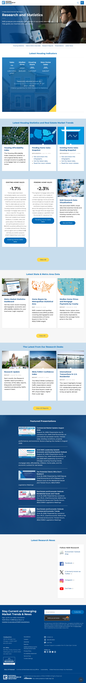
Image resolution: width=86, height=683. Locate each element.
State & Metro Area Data (33, 46)
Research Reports (47, 46)
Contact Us (50, 637)
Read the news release (42, 163)
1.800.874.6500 (51, 639)
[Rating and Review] (9, 664)
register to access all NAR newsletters (15, 622)
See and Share (67, 223)
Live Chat (49, 642)
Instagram (68, 580)
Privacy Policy (77, 626)
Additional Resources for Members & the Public (30, 647)
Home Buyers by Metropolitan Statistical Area (42, 301)
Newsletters (27, 636)
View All (43, 260)
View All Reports (42, 408)
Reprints (26, 644)
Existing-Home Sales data (15, 241)
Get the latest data (40, 161)
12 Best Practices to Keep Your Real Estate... (61, 669)
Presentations (59, 46)
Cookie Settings (28, 658)
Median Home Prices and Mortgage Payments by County (69, 301)
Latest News (69, 46)
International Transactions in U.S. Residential (68, 374)
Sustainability (44, 669)
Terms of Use (27, 656)
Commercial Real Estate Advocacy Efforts (27, 669)
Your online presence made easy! (42, 678)
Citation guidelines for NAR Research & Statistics (29, 88)
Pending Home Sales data (43, 221)
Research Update (12, 372)
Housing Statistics (18, 46)
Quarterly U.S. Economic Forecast (29, 84)
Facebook (68, 563)
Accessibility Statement (30, 653)
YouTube (68, 588)
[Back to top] (80, 679)
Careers (26, 639)
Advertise (26, 642)
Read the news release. (70, 163)
